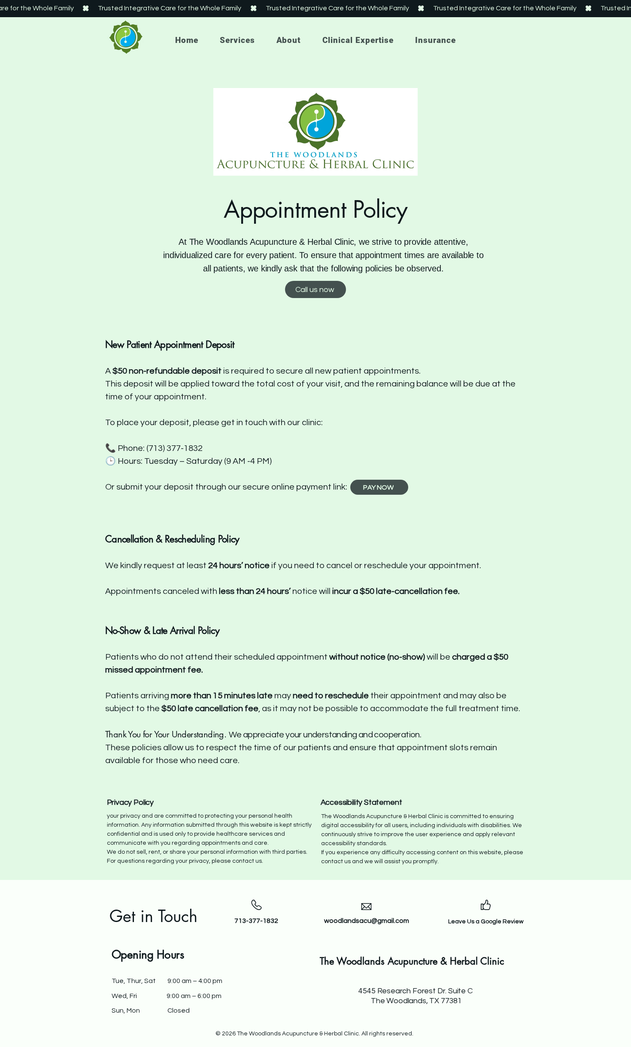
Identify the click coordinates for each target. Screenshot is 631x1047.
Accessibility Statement (361, 802)
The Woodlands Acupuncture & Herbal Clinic (412, 961)
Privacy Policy (130, 802)
